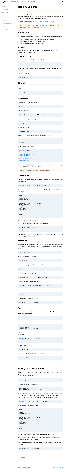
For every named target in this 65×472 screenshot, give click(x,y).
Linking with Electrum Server (32, 368)
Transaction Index (25, 56)
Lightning (4, 20)
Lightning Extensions (7, 23)
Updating (23, 240)
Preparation (24, 32)
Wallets (3, 26)
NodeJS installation (44, 25)
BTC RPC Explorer (42, 21)
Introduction (5, 9)
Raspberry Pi (5, 12)
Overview (4, 6)
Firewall (22, 83)
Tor (20, 308)
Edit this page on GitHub (57, 467)
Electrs (59, 457)
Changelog (4, 29)
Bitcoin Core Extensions (7, 17)
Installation (24, 98)
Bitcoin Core (4, 15)
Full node (22, 47)
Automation (24, 175)
